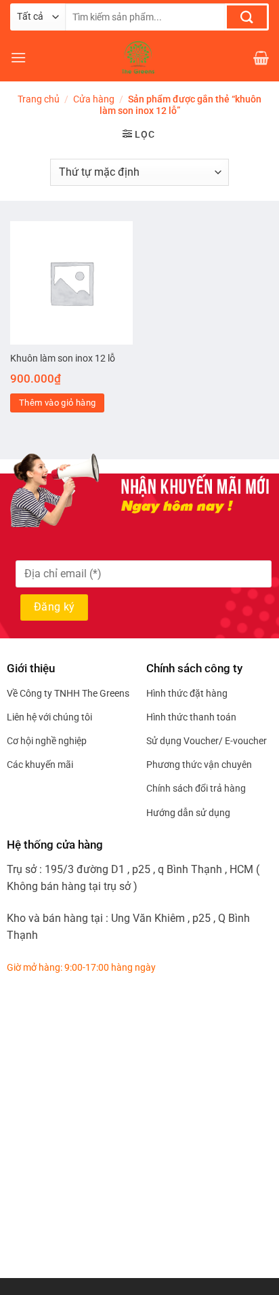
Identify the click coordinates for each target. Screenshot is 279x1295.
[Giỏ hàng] (261, 58)
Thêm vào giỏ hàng (57, 403)
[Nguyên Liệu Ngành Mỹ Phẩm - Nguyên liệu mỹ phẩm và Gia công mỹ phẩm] (139, 57)
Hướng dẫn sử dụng (188, 812)
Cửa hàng (93, 99)
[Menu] (18, 57)
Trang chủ (39, 99)
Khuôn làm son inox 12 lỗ (62, 358)
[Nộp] (247, 17)
